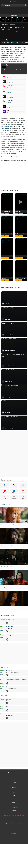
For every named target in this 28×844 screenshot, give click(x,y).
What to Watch (14, 790)
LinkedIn (13, 492)
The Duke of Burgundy (20, 278)
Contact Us (14, 802)
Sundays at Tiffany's (19, 233)
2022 (9, 29)
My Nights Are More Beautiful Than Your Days (7, 211)
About (14, 800)
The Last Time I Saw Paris (7, 233)
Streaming (14, 785)
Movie (17, 31)
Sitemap (14, 805)
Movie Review (9, 620)
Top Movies (4, 667)
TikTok (4, 498)
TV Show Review (9, 637)
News (14, 795)
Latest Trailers (5, 505)
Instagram (23, 486)
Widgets (23, 498)
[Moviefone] (14, 2)
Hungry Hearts (18, 211)
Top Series (4, 696)
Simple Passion (5, 24)
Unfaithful (17, 255)
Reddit (23, 492)
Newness (4, 278)
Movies (14, 779)
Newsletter (14, 498)
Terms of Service (14, 807)
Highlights (14, 15)
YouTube (4, 492)
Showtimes (14, 787)
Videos (14, 792)
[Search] (25, 5)
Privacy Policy (14, 810)
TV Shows (14, 782)
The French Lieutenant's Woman (7, 255)
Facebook (4, 486)
